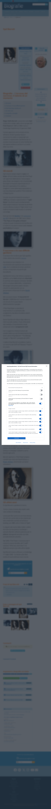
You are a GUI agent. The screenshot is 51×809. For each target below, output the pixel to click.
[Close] (47, 366)
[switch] (41, 390)
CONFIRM (16, 438)
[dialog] (25, 404)
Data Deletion (18, 442)
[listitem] (25, 387)
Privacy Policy (32, 442)
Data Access (25, 442)
